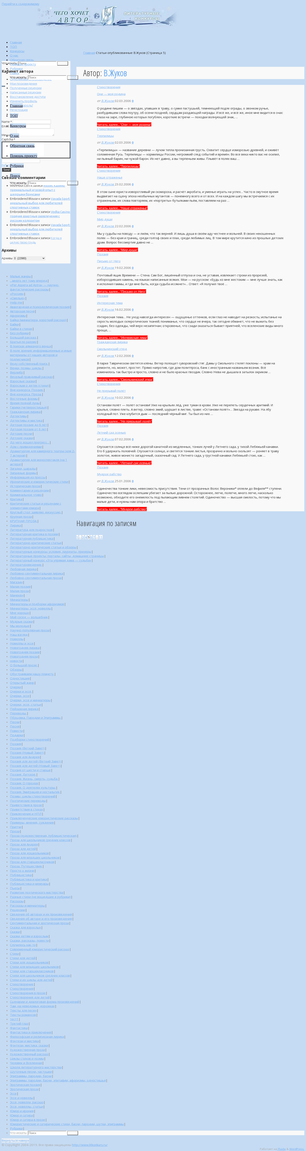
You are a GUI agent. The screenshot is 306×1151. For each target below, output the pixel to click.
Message (9, 135)
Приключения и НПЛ (26, 814)
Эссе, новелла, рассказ (27, 1102)
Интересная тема (110, 303)
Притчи (15, 827)
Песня (14, 726)
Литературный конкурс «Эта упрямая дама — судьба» (50, 560)
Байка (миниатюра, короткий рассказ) (38, 320)
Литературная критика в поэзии (34, 534)
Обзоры (16, 669)
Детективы (18, 416)
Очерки (15, 687)
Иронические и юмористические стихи (39, 481)
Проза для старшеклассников (32, 862)
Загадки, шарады (23, 468)
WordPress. (296, 1149)
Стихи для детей (22, 958)
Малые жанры (20, 276)
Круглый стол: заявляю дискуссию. (35, 512)
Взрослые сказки (22, 381)
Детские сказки (21, 438)
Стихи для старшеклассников (32, 971)
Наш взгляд (19, 634)
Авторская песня (22, 311)
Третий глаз (19, 1023)
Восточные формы (24, 398)
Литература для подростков (31, 530)
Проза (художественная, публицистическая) (43, 835)
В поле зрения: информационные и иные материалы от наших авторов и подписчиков (41, 354)
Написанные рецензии (25, 92)
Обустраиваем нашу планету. (32, 674)
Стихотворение (22, 984)
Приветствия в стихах (26, 809)
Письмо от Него (109, 261)
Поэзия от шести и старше (30, 770)
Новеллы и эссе (22, 643)
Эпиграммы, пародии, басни (31, 1076)
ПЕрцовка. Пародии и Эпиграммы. (35, 717)
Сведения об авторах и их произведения (41, 914)
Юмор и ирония (22, 1111)
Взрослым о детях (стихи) (29, 385)
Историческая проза (25, 486)
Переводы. (18, 713)
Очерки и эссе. (21, 691)
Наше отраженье (109, 177)
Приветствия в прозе (26, 805)
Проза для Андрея (24, 844)
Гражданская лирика (112, 342)
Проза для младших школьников (35, 857)
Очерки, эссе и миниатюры (30, 700)
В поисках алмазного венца (30, 346)
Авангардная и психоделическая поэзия (40, 307)
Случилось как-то (23, 945)
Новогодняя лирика (25, 648)
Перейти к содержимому (20, 4)
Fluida (281, 1149)
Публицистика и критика (28, 879)
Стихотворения (108, 87)
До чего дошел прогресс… (29, 442)
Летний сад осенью (111, 432)
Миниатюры (19, 599)
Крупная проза (21, 516)
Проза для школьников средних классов (40, 840)
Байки (14, 324)
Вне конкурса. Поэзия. (26, 390)
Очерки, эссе (19, 696)
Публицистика (21, 875)
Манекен (16, 595)
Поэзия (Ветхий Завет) (27, 748)
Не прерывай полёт (111, 391)
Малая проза (19, 591)
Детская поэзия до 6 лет (28, 425)
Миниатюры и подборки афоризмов (37, 604)
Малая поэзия (20, 586)
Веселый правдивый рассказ (31, 377)
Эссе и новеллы (21, 1098)
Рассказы (17, 901)
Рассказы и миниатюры (27, 905)
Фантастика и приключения (30, 1032)
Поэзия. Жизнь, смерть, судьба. (34, 779)
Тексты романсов (23, 1015)
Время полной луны (25, 403)
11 (101, 537)
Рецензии (17, 910)
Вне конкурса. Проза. (26, 394)
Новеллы (17, 639)
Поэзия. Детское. (23, 774)
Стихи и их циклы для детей (31, 980)
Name (7, 121)
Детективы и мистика (26, 420)
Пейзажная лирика (24, 709)
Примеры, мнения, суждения (32, 822)
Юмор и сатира (21, 1115)
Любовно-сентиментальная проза (35, 578)
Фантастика (19, 1028)
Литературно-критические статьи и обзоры (43, 547)
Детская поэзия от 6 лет (28, 429)
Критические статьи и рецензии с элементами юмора (35, 505)
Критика (16, 499)
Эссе (13, 1093)
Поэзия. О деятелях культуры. (33, 787)
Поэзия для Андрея (25, 757)
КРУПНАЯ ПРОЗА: (23, 521)
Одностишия (20, 678)
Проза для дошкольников (29, 853)
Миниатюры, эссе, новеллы (30, 608)
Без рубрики (19, 333)
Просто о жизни (22, 870)
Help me (16, 302)
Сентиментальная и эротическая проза (39, 923)
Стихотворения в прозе (28, 993)
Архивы (7, 258)
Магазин (16, 582)
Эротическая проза (24, 1089)
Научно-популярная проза (29, 630)
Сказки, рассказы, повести (29, 940)
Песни (15, 722)
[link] (14, 73)
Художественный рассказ (29, 1054)
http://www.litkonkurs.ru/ (90, 1145)
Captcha (8, 139)
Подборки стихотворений (29, 739)
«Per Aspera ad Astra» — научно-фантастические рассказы (34, 287)
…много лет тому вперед (28, 280)
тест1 (14, 1019)
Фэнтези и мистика (24, 1041)
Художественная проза (27, 1050)
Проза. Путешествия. (26, 866)
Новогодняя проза (24, 656)
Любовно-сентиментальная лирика (36, 573)
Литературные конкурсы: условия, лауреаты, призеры (50, 551)
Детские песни (21, 433)
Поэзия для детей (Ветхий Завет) (35, 761)
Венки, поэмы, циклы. (26, 368)
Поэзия (102, 254)
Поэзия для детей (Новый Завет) (35, 766)
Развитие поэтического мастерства (36, 892)
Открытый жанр (22, 682)
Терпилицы (105, 136)
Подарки (16, 735)
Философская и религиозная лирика (37, 1036)
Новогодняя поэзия (25, 652)
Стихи (14, 953)
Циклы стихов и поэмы (27, 1058)
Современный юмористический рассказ (39, 949)
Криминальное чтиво (26, 495)
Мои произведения (23, 83)
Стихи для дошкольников (29, 962)
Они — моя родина (111, 94)
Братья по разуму (23, 342)
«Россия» (17, 294)
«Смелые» (17, 298)
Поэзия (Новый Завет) (27, 752)
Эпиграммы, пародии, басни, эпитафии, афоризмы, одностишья (58, 1080)
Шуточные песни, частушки (31, 1071)
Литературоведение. (26, 564)
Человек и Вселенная (26, 1063)
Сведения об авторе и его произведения (41, 918)
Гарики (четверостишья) (28, 407)
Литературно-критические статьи (35, 543)
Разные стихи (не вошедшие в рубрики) (40, 897)
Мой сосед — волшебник (29, 617)
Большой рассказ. (23, 337)
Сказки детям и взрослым (29, 936)
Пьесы (15, 888)
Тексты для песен (23, 1010)
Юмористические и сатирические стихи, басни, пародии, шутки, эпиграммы (67, 1124)
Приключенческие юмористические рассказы (44, 818)
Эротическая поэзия (25, 1085)
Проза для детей (23, 849)
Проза (15, 831)
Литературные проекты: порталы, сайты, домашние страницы (57, 556)
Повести (16, 731)
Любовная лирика (23, 569)
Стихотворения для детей (30, 997)
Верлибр (16, 372)
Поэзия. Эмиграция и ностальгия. (35, 792)
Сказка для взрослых (25, 927)
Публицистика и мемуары (29, 884)
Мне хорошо (19, 613)
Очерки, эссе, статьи (25, 704)
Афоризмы (18, 315)
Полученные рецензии (26, 88)
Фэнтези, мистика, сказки (29, 1045)
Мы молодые (20, 626)
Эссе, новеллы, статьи (26, 1106)
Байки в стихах (21, 329)
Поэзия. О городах (24, 783)
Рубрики (16, 1128)
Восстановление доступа (28, 96)
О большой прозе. (23, 665)
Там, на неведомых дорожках (32, 1006)
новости (16, 661)
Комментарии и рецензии (29, 490)
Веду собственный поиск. (29, 363)
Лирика (15, 525)
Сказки (15, 932)
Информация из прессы (27, 477)
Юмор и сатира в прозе (27, 1119)
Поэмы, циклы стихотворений (32, 796)
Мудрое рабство (109, 474)
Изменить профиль (23, 101)
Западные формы (23, 473)
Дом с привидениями (26, 447)
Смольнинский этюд (112, 349)
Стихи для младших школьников (34, 967)
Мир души (104, 219)
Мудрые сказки (21, 621)
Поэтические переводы (28, 800)
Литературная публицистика (31, 538)
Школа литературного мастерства (36, 1067)
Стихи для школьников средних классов (40, 975)
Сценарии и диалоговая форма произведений (44, 1002)
